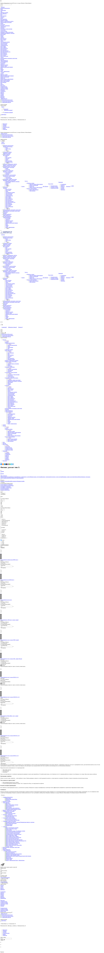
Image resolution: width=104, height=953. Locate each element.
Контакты (2, 897)
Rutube (4, 128)
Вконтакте (5, 123)
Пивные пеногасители (12, 345)
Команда (2, 893)
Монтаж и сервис (11, 431)
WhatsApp (5, 129)
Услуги (6, 428)
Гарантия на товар (4, 903)
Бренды (2, 888)
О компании (3, 891)
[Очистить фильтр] (1, 546)
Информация (3, 898)
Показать (2, 547)
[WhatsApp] (9, 464)
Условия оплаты (3, 901)
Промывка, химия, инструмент (14, 380)
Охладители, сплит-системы (13, 374)
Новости (2, 892)
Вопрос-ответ (3, 911)
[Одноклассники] (3, 464)
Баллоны (7, 477)
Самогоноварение (11, 413)
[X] (6, 464)
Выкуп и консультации (12, 438)
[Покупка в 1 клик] (1, 551)
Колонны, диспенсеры (12, 369)
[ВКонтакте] (1, 464)
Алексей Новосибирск (5, 877)
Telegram (4, 124)
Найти (2, 939)
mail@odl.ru (3, 114)
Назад (7, 340)
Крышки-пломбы (20, 481)
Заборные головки (13, 476)
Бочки (9, 481)
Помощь (2, 905)
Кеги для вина (5, 481)
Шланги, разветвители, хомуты (23, 476)
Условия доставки (4, 902)
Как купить (7, 446)
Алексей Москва (3, 881)
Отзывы (2, 895)
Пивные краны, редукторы (13, 363)
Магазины (2, 900)
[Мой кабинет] (1, 323)
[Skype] (11, 464)
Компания (7, 453)
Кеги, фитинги (11, 352)
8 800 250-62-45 (4, 98)
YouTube (4, 126)
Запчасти (9, 387)
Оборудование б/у (12, 477)
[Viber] (8, 464)
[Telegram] (13, 464)
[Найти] (1, 6)
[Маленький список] (0, 492)
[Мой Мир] (4, 464)
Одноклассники (6, 127)
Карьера (2, 896)
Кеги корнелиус (14, 481)
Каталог (7, 341)
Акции (1, 886)
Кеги (1, 481)
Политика (2, 904)
